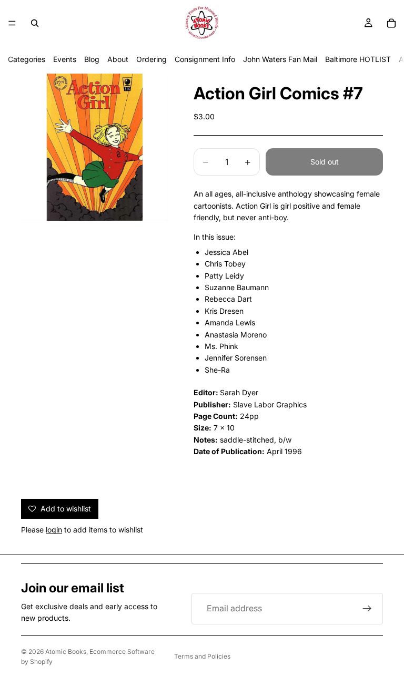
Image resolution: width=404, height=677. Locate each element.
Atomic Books (65, 651)
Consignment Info (205, 59)
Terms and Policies (202, 656)
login (54, 529)
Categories (26, 59)
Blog (91, 59)
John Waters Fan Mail (280, 59)
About (117, 59)
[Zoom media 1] (94, 147)
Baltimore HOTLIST (358, 59)
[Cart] (391, 23)
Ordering (151, 59)
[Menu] (12, 23)
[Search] (34, 23)
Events (64, 59)
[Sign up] (367, 609)
